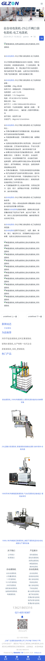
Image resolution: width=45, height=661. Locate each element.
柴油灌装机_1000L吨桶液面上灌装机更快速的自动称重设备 (22, 400)
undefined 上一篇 (10, 316)
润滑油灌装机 (34, 560)
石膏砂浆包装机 (34, 597)
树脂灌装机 (34, 563)
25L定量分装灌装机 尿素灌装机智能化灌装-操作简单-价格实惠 (22, 447)
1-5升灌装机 (11, 579)
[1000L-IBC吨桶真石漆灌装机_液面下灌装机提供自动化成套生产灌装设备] (22, 518)
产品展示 (34, 550)
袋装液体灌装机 (11, 588)
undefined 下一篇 (35, 316)
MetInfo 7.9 (18, 652)
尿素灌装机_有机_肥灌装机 (13, 349)
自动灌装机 (11, 569)
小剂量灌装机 (11, 576)
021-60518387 (22, 612)
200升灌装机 (11, 585)
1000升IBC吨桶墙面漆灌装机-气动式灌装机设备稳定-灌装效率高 (22, 494)
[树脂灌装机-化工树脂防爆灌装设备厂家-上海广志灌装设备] (10, 3)
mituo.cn (37, 652)
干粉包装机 (34, 588)
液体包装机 (34, 566)
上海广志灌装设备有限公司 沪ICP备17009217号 (23, 640)
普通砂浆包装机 (34, 603)
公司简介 (11, 554)
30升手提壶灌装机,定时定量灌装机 (16, 338)
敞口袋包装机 (34, 585)
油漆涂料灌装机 (11, 591)
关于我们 (11, 550)
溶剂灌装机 (34, 554)
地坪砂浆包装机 (34, 600)
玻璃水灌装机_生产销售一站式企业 (16, 343)
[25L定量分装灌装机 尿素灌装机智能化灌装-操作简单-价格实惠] (22, 424)
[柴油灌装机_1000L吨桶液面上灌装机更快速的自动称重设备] (22, 377)
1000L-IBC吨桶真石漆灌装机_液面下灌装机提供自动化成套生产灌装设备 (22, 541)
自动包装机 (10, 56)
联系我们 (11, 557)
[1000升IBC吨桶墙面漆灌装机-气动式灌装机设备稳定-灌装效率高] (22, 471)
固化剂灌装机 (34, 557)
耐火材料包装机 (34, 591)
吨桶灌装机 (11, 594)
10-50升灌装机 (11, 582)
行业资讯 (7, 328)
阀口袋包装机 (34, 579)
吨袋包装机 (34, 582)
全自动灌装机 (11, 573)
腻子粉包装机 (34, 594)
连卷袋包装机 (34, 576)
